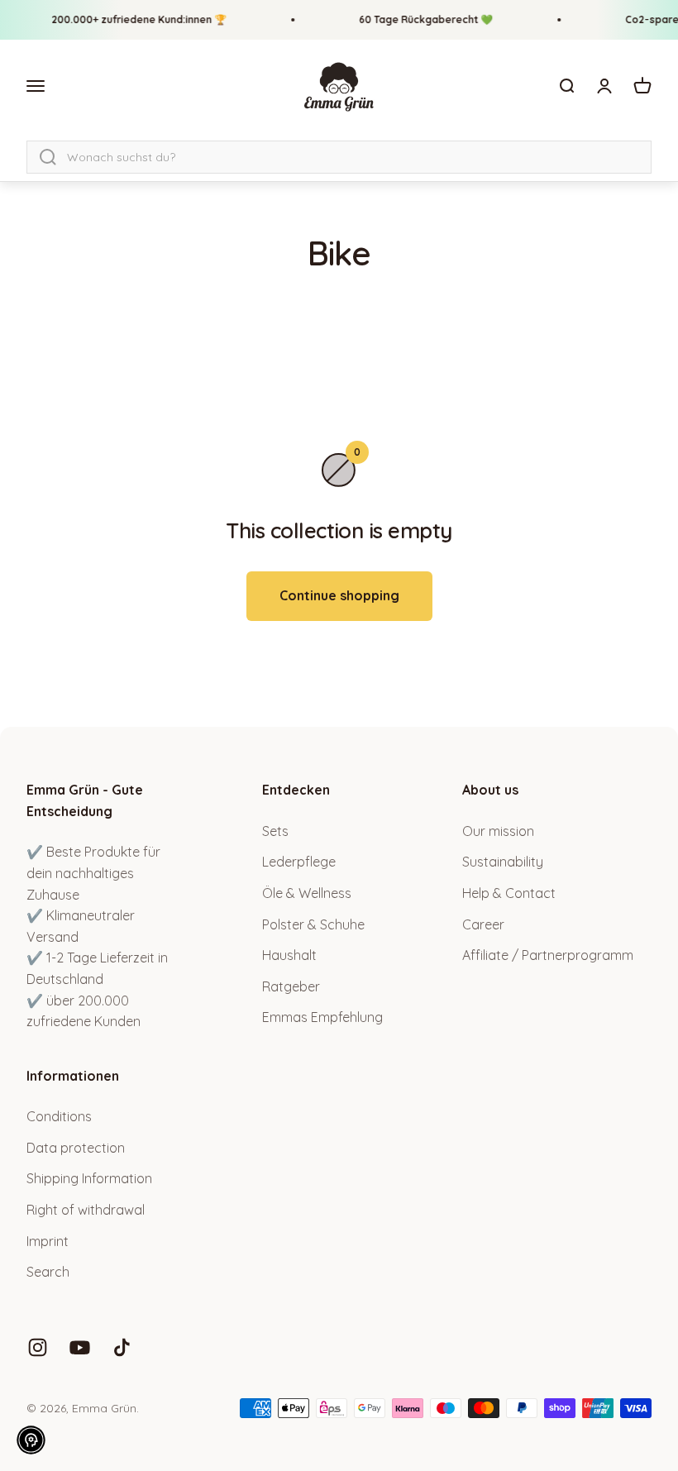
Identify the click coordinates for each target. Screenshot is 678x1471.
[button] (31, 1440)
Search (47, 1271)
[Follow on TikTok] (122, 1347)
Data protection (75, 1147)
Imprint (47, 1241)
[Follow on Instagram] (37, 1347)
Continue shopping (339, 595)
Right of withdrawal (85, 1209)
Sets (275, 831)
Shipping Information (89, 1178)
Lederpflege (299, 861)
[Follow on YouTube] (80, 1347)
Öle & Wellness (306, 893)
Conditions (59, 1116)
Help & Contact (509, 893)
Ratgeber (291, 986)
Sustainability (502, 861)
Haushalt (289, 955)
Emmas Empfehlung (322, 1017)
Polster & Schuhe (313, 924)
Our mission (498, 831)
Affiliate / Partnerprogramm (547, 955)
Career (483, 924)
